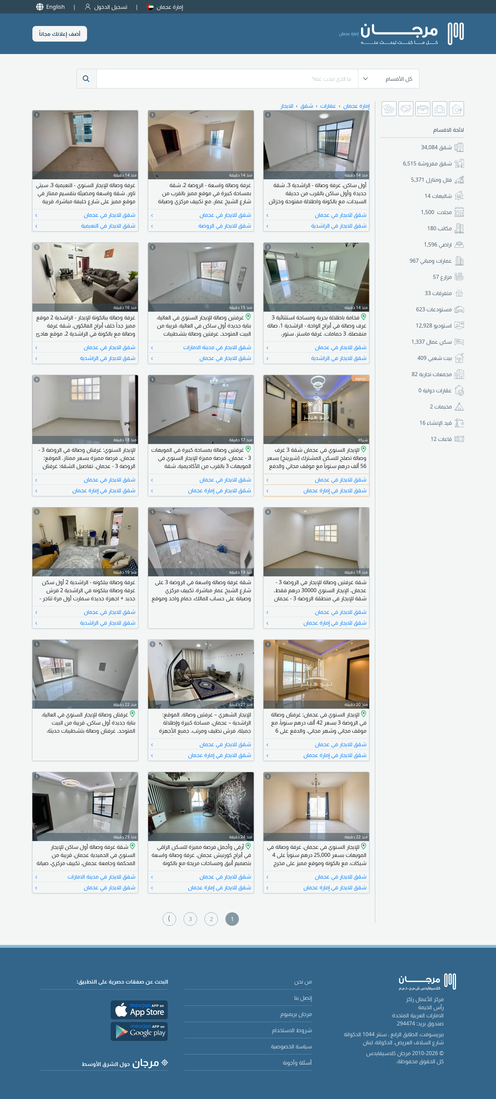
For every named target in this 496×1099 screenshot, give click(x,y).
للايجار (286, 105)
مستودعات (434, 309)
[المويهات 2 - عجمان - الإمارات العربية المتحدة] (362, 847)
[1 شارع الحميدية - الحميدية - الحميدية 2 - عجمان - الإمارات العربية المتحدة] (131, 847)
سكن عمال (431, 341)
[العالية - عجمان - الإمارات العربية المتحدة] (247, 317)
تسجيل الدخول (110, 6)
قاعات (441, 439)
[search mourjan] (87, 78)
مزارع (442, 277)
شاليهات (438, 196)
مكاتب (439, 228)
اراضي (438, 244)
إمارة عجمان (170, 6)
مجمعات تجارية (432, 374)
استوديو (434, 325)
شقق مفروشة (427, 163)
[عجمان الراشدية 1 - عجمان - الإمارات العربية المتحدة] (362, 317)
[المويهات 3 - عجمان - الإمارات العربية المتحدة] (247, 449)
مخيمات (441, 406)
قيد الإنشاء (435, 422)
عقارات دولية (435, 390)
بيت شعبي (434, 358)
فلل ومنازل (431, 179)
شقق (436, 147)
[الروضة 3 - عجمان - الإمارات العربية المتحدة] (362, 449)
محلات (436, 212)
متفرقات (438, 293)
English (55, 6)
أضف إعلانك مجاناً (59, 33)
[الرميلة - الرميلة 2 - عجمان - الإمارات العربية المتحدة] (247, 847)
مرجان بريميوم (296, 1014)
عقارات (328, 105)
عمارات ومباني (431, 260)
